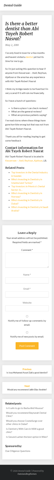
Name (27, 274)
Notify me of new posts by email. (27, 336)
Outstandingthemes (27, 474)
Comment (27, 249)
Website (27, 302)
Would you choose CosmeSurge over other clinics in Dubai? (24, 422)
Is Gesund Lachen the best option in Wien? (27, 436)
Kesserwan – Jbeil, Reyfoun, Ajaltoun (24, 160)
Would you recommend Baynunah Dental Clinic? (26, 414)
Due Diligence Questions (17, 451)
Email (27, 288)
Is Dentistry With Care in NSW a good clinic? (25, 430)
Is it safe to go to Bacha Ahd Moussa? (25, 408)
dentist (29, 56)
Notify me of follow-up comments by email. (27, 322)
